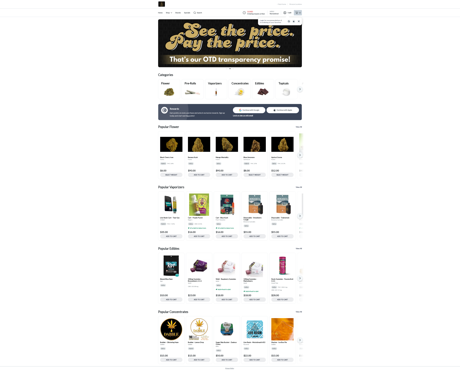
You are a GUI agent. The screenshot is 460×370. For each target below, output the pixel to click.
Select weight (171, 175)
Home (160, 13)
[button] (280, 21)
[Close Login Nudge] (299, 21)
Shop (168, 13)
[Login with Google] (289, 21)
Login (289, 13)
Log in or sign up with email (243, 115)
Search (199, 13)
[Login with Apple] (294, 21)
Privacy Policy (229, 368)
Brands (178, 13)
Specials (187, 13)
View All (299, 127)
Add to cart (199, 175)
